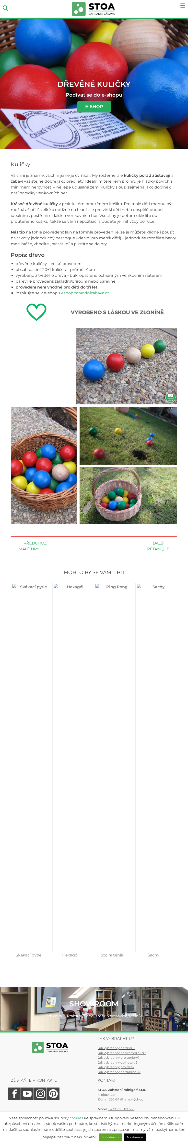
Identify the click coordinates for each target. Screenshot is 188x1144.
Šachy (153, 955)
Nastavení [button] (135, 1137)
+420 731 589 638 (121, 1109)
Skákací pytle (29, 955)
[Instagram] (40, 1098)
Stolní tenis (112, 955)
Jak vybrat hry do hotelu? (117, 1062)
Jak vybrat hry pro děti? (116, 1067)
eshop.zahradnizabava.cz (85, 293)
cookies (76, 1118)
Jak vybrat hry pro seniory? (119, 1057)
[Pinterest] (53, 1098)
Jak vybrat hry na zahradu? (119, 1072)
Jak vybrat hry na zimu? (116, 1048)
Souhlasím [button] (110, 1137)
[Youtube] (27, 1098)
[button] (42, 366)
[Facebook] (14, 1098)
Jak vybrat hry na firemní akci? (122, 1053)
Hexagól (70, 955)
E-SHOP (94, 106)
